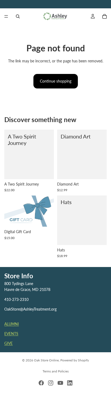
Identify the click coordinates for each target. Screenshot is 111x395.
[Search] (18, 16)
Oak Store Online (46, 360)
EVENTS (11, 333)
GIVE (8, 343)
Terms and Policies (56, 371)
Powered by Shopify (74, 360)
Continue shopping (55, 81)
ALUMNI (11, 323)
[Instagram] (50, 383)
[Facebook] (41, 383)
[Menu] (6, 16)
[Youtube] (60, 383)
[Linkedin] (70, 383)
